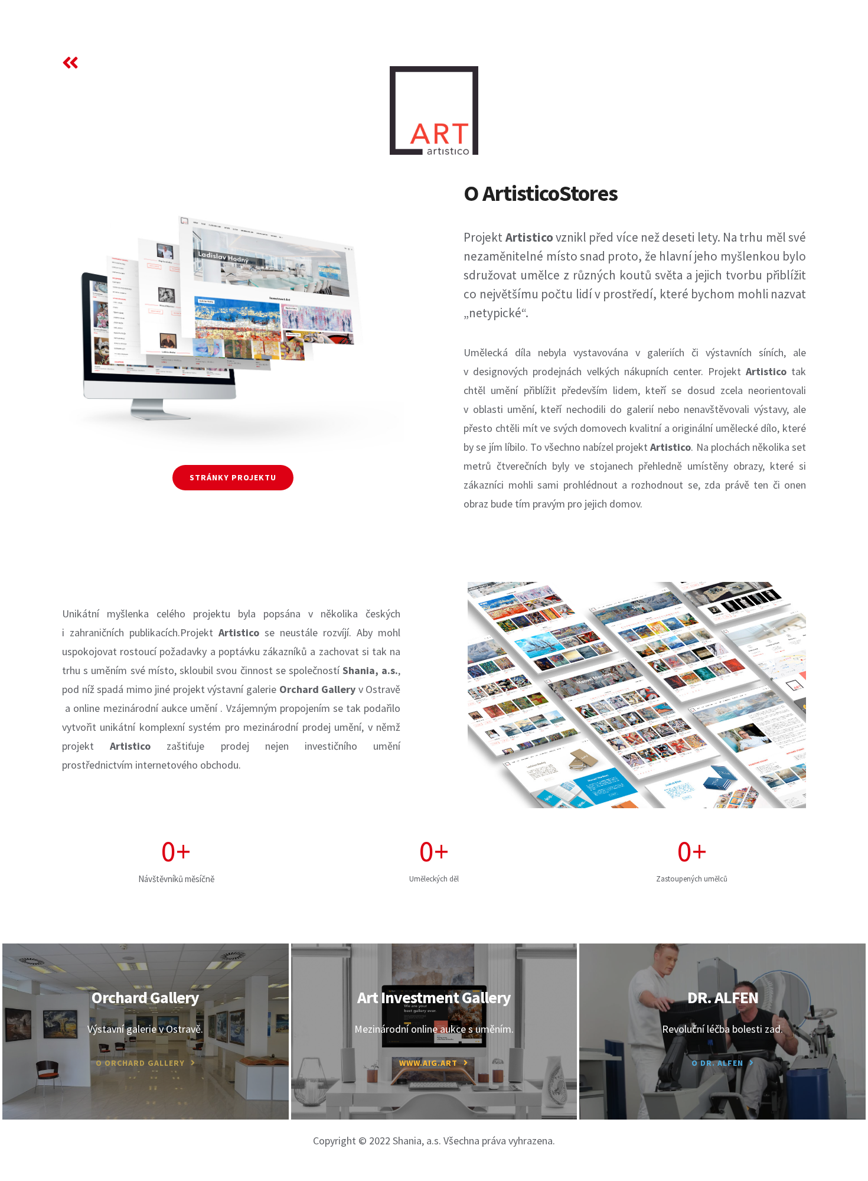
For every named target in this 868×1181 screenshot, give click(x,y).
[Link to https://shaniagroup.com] (70, 62)
